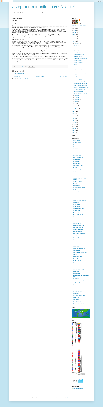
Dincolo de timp (77, 289)
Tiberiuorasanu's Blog (78, 208)
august (76, 101)
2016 (74, 116)
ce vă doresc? (77, 45)
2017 (74, 115)
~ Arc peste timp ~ (77, 256)
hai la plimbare (76, 174)
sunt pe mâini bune (78, 76)
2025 (74, 32)
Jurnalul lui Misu (77, 196)
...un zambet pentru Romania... (80, 280)
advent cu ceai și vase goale (80, 93)
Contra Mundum (77, 258)
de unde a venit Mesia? (79, 66)
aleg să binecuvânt (78, 91)
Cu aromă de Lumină (78, 165)
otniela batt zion (77, 191)
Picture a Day (76, 202)
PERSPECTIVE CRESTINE (79, 248)
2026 (74, 30)
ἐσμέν (74, 146)
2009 (74, 130)
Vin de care (76, 171)
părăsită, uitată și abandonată (80, 58)
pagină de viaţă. (77, 169)
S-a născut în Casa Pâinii (79, 89)
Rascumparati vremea (78, 198)
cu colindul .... (77, 47)
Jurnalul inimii (76, 237)
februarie (77, 108)
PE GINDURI (76, 193)
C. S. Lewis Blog (77, 301)
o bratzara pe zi (77, 223)
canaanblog (76, 271)
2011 (74, 126)
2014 (74, 120)
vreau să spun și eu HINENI (80, 81)
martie (76, 106)
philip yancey (76, 159)
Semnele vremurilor (77, 181)
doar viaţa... (76, 235)
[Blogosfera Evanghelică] (77, 388)
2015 (74, 118)
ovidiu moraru (76, 206)
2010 (74, 128)
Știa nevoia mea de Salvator (80, 83)
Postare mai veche (63, 76)
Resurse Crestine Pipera (79, 187)
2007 (74, 132)
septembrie (77, 99)
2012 (74, 124)
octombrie (77, 97)
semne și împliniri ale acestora (81, 87)
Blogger (68, 397)
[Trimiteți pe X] (31, 67)
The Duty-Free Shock (78, 260)
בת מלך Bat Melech (77, 221)
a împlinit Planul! (78, 56)
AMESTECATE (76, 176)
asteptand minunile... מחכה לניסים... (45, 6)
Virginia (75, 183)
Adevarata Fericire (77, 231)
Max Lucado (76, 212)
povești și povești (78, 77)
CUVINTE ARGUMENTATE (79, 225)
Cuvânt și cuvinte (78, 48)
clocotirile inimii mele (78, 52)
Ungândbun (76, 246)
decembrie (77, 43)
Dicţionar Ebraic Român (79, 303)
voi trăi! (75, 64)
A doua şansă (76, 163)
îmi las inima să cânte (79, 54)
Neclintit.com (76, 167)
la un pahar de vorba (78, 267)
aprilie (76, 105)
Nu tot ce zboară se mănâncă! (80, 252)
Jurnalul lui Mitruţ (77, 291)
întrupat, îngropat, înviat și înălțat (81, 50)
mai (75, 103)
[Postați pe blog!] (30, 67)
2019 (74, 111)
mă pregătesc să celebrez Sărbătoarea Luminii (80, 70)
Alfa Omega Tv (76, 185)
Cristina (75, 254)
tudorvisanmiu (76, 151)
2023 (74, 36)
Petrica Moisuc (76, 161)
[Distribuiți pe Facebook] (32, 67)
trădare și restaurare (78, 62)
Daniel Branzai (76, 140)
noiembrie (77, 95)
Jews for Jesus (77, 239)
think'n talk (76, 153)
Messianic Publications (78, 214)
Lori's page (76, 278)
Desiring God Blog (77, 142)
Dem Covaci (76, 262)
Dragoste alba (76, 216)
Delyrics (75, 287)
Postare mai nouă (16, 76)
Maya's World (76, 250)
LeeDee (75, 189)
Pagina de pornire (40, 76)
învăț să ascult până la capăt (80, 85)
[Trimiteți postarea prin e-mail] (26, 66)
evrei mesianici (76, 282)
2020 (74, 41)
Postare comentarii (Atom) (24, 78)
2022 (74, 38)
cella (81, 20)
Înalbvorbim (76, 297)
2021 (74, 39)
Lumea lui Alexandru (78, 155)
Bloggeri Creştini (77, 284)
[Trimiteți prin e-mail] (28, 67)
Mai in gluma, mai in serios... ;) (80, 233)
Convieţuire (76, 299)
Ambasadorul (76, 273)
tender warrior (76, 204)
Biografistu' (76, 242)
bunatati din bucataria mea (79, 265)
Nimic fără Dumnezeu (78, 229)
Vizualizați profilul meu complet (78, 25)
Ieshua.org (75, 144)
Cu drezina (75, 219)
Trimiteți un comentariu (19, 73)
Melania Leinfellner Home (79, 295)
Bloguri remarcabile (78, 157)
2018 (74, 113)
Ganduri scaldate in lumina (79, 200)
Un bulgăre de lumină (78, 227)
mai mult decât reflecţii (78, 269)
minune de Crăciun (78, 79)
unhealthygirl (76, 210)
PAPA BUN (75, 148)
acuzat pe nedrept (78, 60)
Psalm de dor (76, 293)
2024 (74, 34)
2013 (74, 122)
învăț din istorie (77, 67)
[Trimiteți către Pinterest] (34, 67)
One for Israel (76, 244)
